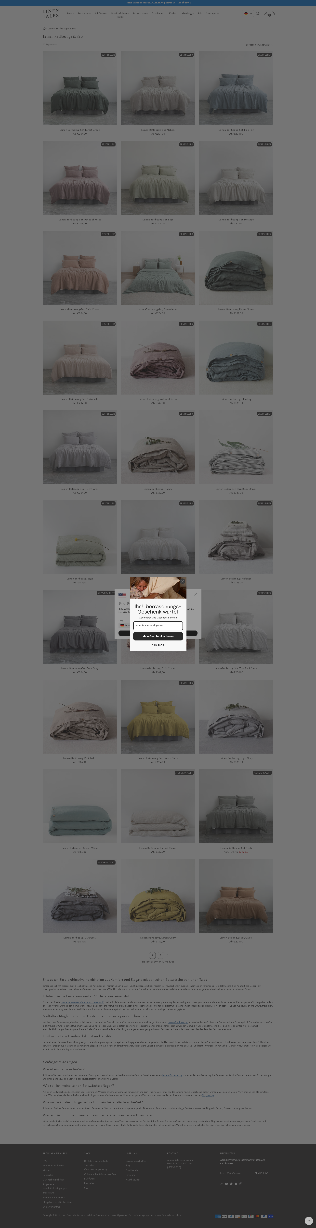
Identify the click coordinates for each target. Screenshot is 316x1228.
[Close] (182, 581)
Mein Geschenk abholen (158, 636)
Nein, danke (158, 644)
